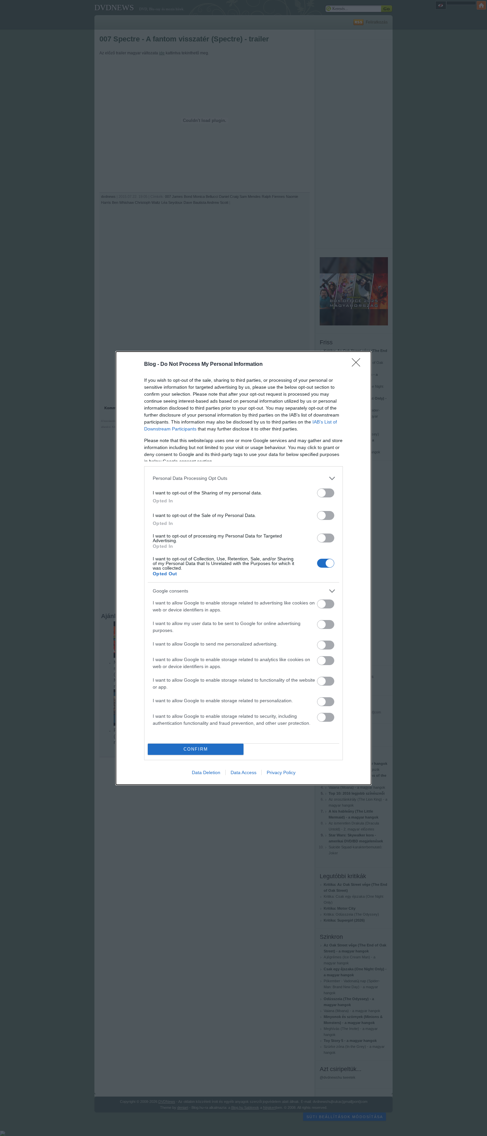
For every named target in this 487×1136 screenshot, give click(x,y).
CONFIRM (196, 749)
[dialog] (243, 568)
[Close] (358, 364)
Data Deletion (206, 772)
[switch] (325, 492)
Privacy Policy (281, 772)
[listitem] (243, 478)
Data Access (243, 772)
